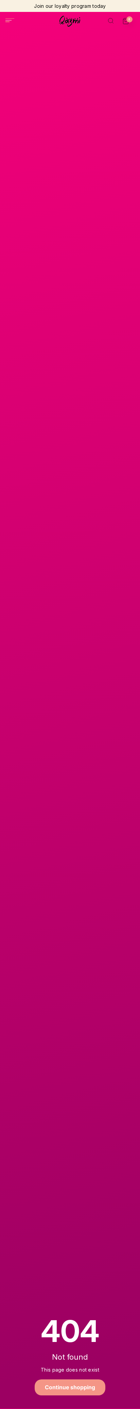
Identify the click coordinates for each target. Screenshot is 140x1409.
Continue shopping (70, 1387)
